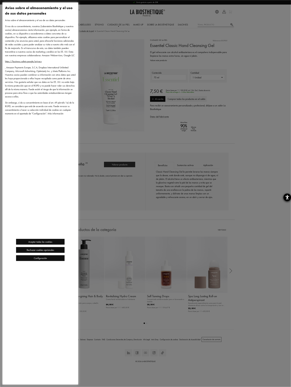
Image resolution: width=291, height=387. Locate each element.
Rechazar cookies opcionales (40, 249)
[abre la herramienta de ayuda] (287, 197)
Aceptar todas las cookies (40, 241)
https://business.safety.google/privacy (23, 61)
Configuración (40, 258)
